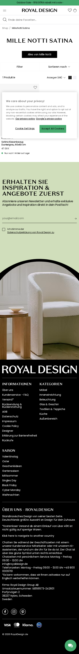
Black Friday (9, 485)
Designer (7, 431)
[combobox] (59, 67)
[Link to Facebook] (5, 611)
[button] (70, 10)
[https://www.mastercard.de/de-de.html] (17, 625)
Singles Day (9, 480)
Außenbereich (48, 418)
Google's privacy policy (49, 118)
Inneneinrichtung (50, 394)
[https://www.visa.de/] (7, 625)
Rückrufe (7, 440)
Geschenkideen (12, 466)
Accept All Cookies (53, 128)
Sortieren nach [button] (57, 67)
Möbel (43, 390)
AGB (4, 411)
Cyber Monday (11, 490)
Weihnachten (10, 494)
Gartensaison (10, 471)
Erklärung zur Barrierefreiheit (19, 435)
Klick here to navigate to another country (28, 536)
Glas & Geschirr (49, 404)
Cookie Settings (25, 128)
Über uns (7, 390)
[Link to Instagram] (14, 611)
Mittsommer (10, 475)
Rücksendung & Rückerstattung (12, 405)
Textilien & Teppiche (52, 409)
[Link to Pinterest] (23, 611)
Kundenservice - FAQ (15, 394)
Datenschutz (10, 416)
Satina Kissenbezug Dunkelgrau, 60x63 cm (13, 143)
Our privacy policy (25, 118)
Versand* (8, 399)
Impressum (9, 421)
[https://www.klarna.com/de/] (28, 625)
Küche (43, 414)
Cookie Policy (10, 426)
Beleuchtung (47, 399)
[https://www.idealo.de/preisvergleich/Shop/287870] (39, 625)
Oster (5, 461)
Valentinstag (10, 456)
